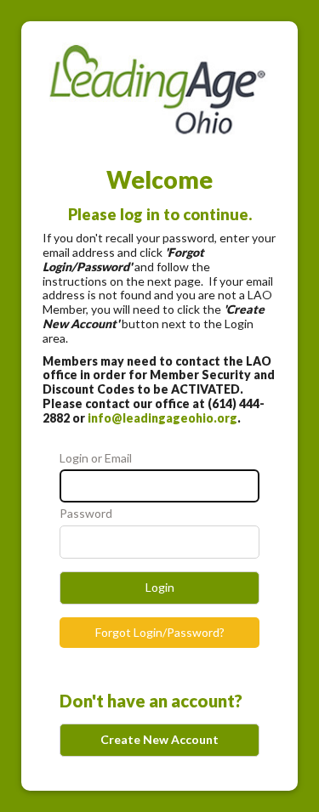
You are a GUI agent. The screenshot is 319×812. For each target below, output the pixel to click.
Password (86, 513)
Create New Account (159, 739)
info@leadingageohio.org (162, 418)
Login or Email (96, 458)
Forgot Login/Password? (160, 632)
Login (159, 587)
